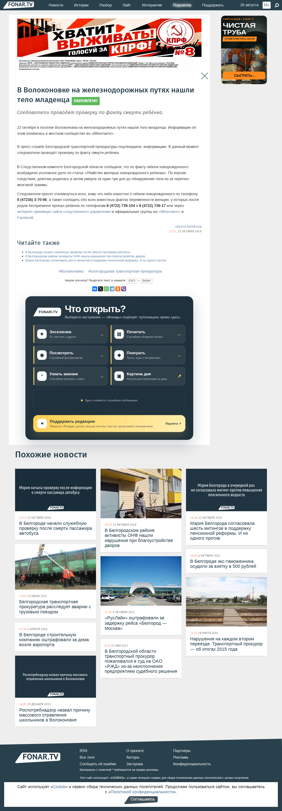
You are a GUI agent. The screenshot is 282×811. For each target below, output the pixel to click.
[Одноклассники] (117, 288)
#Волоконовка (71, 271)
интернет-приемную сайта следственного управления (64, 211)
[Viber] (123, 288)
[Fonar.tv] (18, 5)
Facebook (25, 217)
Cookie (59, 786)
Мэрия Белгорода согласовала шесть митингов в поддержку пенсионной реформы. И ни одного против (95, 260)
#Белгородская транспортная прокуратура (125, 271)
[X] (100, 288)
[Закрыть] (204, 76)
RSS (83, 750)
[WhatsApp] (106, 288)
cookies (117, 777)
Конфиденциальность (192, 763)
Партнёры (182, 750)
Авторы (132, 757)
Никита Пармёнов (188, 227)
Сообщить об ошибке (98, 763)
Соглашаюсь (142, 799)
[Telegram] (112, 288)
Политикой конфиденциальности (142, 791)
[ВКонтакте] (94, 288)
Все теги (87, 757)
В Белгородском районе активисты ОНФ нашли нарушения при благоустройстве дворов (85, 256)
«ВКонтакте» (169, 211)
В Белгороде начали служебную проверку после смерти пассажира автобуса (77, 252)
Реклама (180, 757)
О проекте (135, 750)
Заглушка (134, 763)
